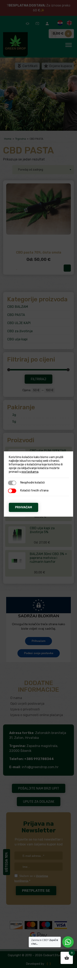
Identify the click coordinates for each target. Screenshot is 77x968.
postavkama (30, 472)
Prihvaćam (23, 507)
